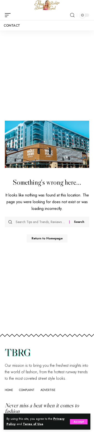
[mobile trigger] (9, 15)
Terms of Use (33, 424)
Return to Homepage (47, 238)
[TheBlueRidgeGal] (47, 5)
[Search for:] (40, 222)
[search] (72, 15)
